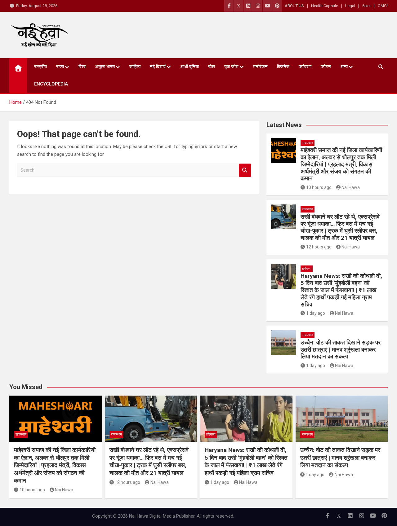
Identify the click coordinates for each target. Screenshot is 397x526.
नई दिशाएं (158, 66)
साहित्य (135, 66)
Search (245, 170)
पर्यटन (326, 66)
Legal (350, 5)
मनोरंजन (260, 66)
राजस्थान (307, 143)
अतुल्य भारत (105, 66)
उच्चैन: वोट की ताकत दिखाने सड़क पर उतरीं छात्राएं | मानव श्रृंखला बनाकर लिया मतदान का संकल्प (341, 349)
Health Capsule (324, 5)
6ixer (366, 5)
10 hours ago (319, 187)
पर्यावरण (305, 66)
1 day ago (315, 313)
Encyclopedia (51, 84)
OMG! (383, 5)
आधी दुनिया (189, 66)
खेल (211, 66)
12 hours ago (319, 246)
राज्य (60, 66)
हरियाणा (306, 269)
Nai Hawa (350, 187)
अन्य (344, 66)
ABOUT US (294, 5)
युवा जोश (231, 66)
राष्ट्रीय (40, 66)
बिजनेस (283, 66)
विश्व (82, 66)
